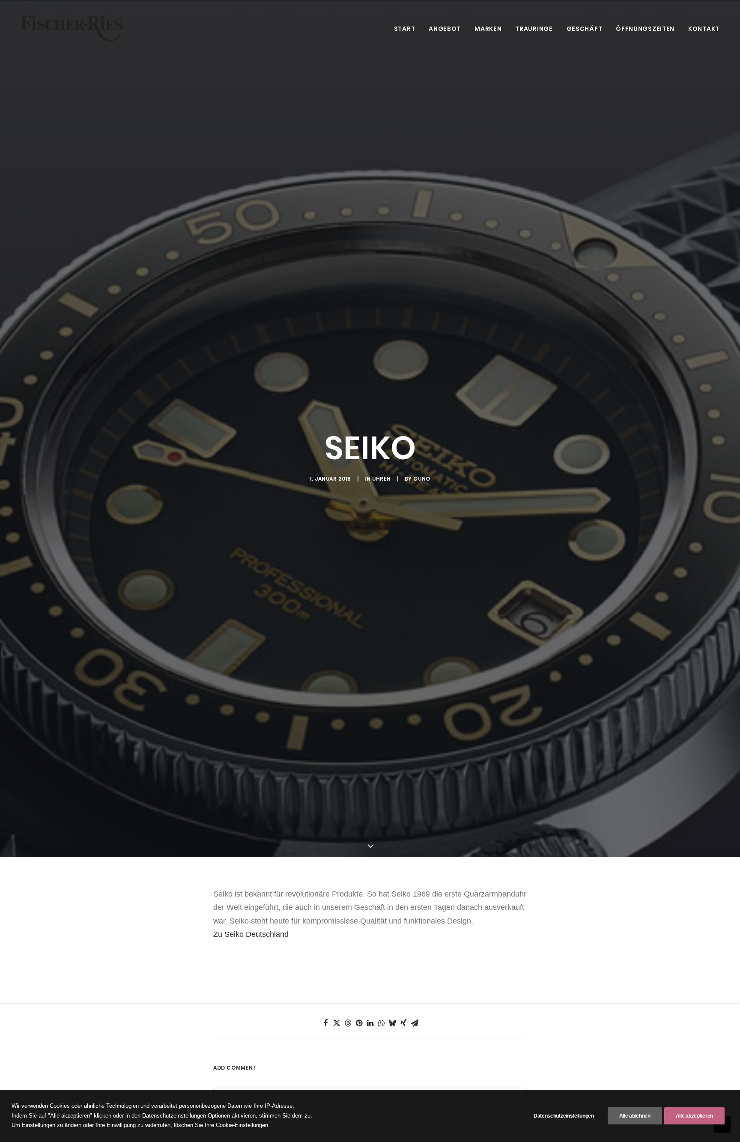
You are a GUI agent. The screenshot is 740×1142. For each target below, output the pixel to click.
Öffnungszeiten (645, 28)
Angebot (445, 28)
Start (404, 28)
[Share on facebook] (325, 1023)
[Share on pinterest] (359, 1023)
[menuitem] (407, 28)
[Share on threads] (348, 1023)
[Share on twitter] (336, 1023)
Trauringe (533, 28)
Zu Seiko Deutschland (251, 934)
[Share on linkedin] (370, 1023)
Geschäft (585, 28)
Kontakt (703, 28)
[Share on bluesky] (392, 1023)
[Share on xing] (403, 1023)
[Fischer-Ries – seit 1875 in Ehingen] (71, 29)
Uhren (381, 478)
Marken (487, 28)
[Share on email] (414, 1023)
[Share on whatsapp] (381, 1023)
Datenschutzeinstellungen (564, 1116)
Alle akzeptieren (694, 1116)
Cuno (421, 478)
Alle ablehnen (634, 1116)
